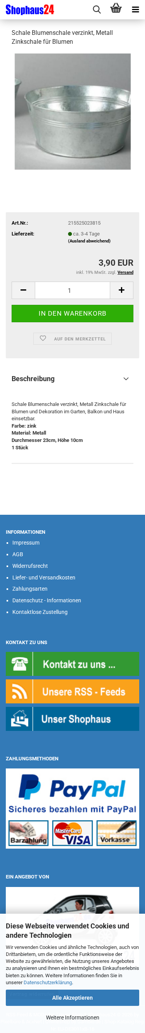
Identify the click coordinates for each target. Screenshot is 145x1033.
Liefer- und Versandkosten (43, 577)
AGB (17, 554)
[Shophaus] (72, 719)
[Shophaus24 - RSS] (72, 691)
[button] (23, 290)
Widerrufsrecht (30, 566)
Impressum (25, 543)
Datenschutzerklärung (48, 982)
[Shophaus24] (27, 9)
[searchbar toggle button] (96, 9)
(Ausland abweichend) (89, 241)
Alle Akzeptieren (72, 998)
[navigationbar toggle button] (135, 9)
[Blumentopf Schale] (73, 111)
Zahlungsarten (30, 589)
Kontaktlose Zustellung (40, 612)
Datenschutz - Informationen (46, 600)
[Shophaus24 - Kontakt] (72, 663)
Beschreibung (33, 379)
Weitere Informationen (72, 1017)
